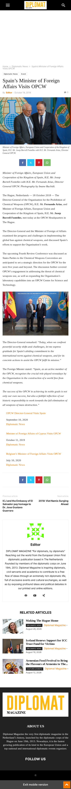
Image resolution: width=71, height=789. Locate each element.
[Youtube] (34, 595)
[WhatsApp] (47, 162)
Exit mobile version (35, 784)
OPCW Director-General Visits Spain (26, 413)
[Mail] (25, 595)
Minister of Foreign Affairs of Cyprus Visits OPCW (33, 433)
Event (23, 74)
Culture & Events (34, 669)
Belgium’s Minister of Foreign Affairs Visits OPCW (33, 453)
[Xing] (43, 595)
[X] (30, 162)
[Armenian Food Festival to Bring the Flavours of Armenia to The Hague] (13, 666)
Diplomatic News (20, 66)
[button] (8, 5)
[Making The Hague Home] (13, 627)
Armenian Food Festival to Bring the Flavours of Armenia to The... (47, 662)
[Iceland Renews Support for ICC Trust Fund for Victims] (13, 646)
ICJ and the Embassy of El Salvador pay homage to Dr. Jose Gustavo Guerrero (18, 505)
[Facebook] (22, 162)
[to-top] (66, 783)
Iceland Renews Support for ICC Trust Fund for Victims (46, 642)
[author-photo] (35, 539)
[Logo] (35, 715)
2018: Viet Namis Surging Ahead (53, 502)
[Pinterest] (39, 162)
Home (5, 66)
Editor (9, 92)
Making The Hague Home (42, 620)
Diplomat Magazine (55, 625)
